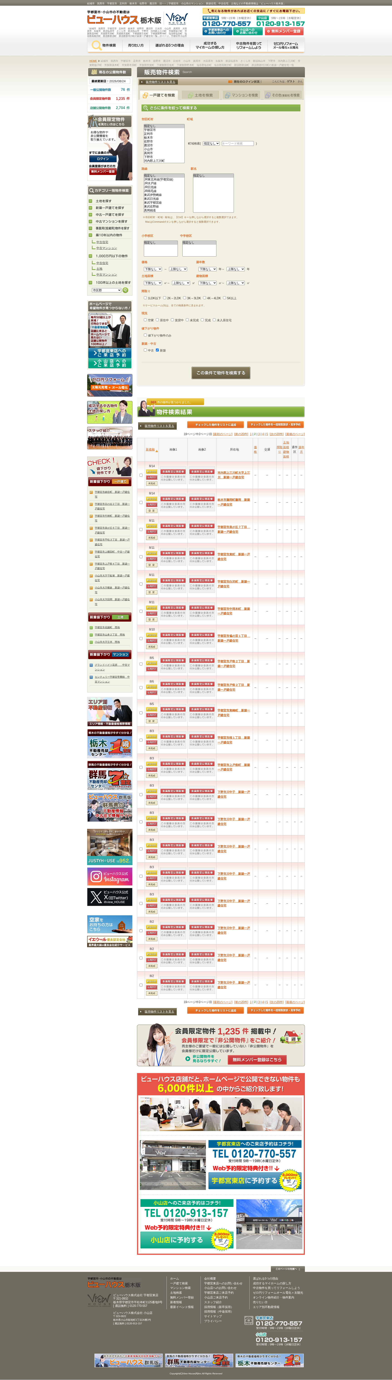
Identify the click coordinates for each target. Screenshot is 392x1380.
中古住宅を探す (110, 215)
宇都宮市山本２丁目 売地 (110, 634)
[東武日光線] (164, 199)
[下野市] (164, 157)
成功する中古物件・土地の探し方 (109, 411)
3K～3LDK (194, 298)
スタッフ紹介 (109, 438)
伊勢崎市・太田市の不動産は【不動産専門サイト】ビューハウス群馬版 (109, 807)
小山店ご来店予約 (216, 1297)
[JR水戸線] (164, 183)
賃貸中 (179, 320)
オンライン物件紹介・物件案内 (273, 1297)
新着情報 (176, 1302)
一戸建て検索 (179, 1283)
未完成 (194, 320)
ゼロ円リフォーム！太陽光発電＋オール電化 (109, 385)
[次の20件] (277, 434)
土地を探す (110, 201)
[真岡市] (164, 153)
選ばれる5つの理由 (169, 45)
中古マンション (106, 248)
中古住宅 (102, 242)
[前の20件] (241, 434)
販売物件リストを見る (160, 82)
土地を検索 (200, 95)
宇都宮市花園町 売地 (107, 627)
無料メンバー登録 (182, 1297)
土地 (99, 268)
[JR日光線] (164, 187)
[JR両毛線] (164, 191)
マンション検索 (180, 1288)
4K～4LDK (214, 298)
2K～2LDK (174, 298)
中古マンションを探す (110, 221)
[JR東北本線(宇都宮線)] (164, 180)
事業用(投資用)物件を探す (110, 228)
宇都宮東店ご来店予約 (219, 1292)
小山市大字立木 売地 (107, 641)
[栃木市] (164, 138)
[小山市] (164, 149)
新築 (163, 350)
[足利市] (164, 134)
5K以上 (232, 298)
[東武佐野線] (164, 207)
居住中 (164, 320)
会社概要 (210, 1278)
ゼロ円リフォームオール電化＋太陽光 (278, 1292)
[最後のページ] (295, 434)
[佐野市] (164, 142)
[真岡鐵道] (164, 210)
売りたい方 (135, 45)
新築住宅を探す (110, 208)
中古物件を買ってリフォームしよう (276, 1288)
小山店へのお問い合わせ (248, 31)
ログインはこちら (103, 158)
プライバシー (213, 1321)
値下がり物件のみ (160, 335)
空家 (151, 320)
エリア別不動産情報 (266, 1307)
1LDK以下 (154, 298)
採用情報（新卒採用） (219, 1307)
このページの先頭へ (288, 1269)
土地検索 (176, 1292)
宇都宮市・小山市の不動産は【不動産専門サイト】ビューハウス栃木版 (119, 18)
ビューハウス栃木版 (114, 1282)
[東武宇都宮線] (164, 203)
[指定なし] (164, 126)
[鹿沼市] (164, 145)
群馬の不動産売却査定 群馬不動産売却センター (109, 775)
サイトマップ (213, 1316)
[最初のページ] (223, 434)
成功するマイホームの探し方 (210, 45)
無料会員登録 (284, 31)
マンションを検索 (241, 95)
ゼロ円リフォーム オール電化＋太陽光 (286, 45)
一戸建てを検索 (159, 95)
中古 (151, 350)
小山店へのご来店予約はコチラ (109, 363)
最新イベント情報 (182, 1307)
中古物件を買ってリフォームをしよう (248, 45)
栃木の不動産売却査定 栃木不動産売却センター (109, 743)
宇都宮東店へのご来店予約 (109, 353)
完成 (208, 320)
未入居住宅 (224, 320)
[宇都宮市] (164, 130)
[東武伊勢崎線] (164, 195)
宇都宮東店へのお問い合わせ (217, 31)
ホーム (174, 1278)
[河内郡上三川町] (164, 161)
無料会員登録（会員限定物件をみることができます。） (103, 171)
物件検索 (104, 45)
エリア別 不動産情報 (109, 712)
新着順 (150, 449)
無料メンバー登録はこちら (257, 1060)
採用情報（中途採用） (219, 1311)
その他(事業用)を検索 (282, 95)
